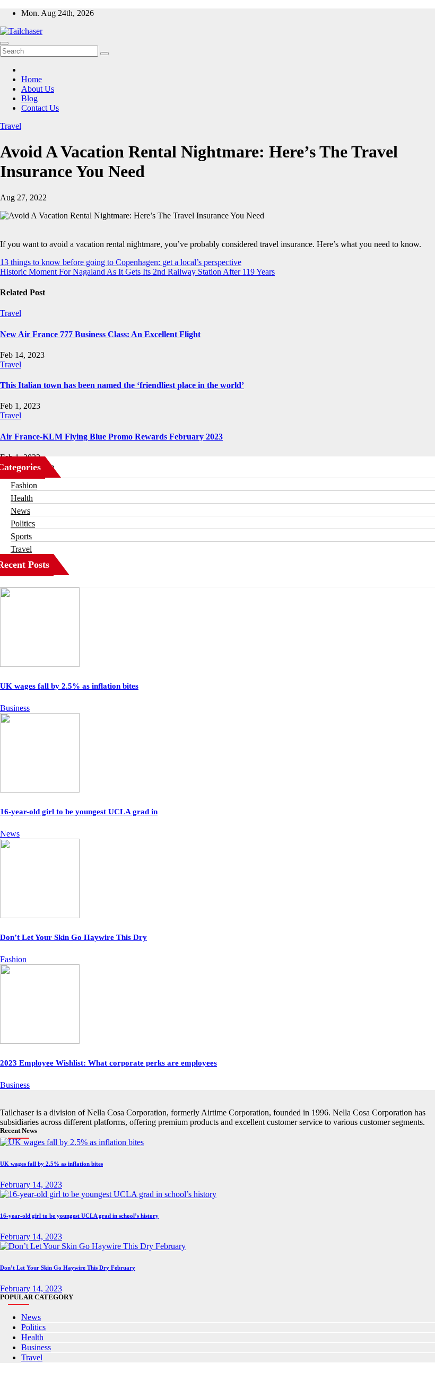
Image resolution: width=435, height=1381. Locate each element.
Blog (29, 98)
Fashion (24, 485)
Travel (10, 125)
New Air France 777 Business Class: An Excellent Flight (100, 334)
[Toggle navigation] (4, 43)
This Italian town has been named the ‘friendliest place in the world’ (122, 385)
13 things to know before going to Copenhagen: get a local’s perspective (120, 262)
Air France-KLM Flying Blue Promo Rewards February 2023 (111, 436)
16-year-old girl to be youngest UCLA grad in (79, 811)
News (20, 510)
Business (15, 708)
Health (22, 498)
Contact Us (40, 107)
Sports (21, 536)
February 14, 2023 (31, 1184)
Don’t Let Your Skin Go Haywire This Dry (73, 937)
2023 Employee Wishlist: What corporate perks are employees (108, 1063)
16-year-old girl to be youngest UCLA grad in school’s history (79, 1215)
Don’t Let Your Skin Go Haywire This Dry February (67, 1267)
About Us (37, 88)
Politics (23, 523)
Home (31, 79)
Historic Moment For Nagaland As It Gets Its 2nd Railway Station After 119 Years (137, 271)
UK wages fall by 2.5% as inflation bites (69, 686)
